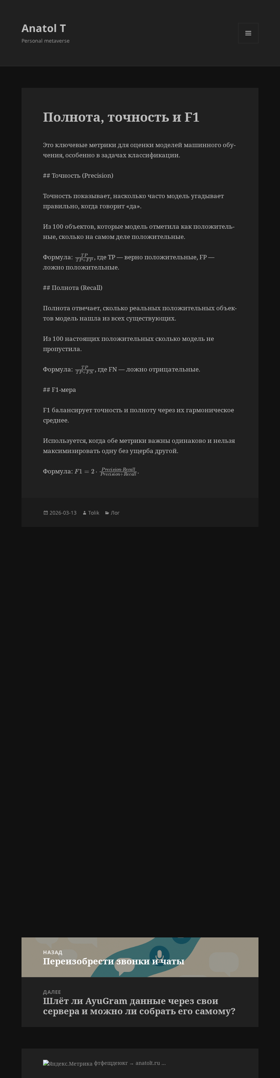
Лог (115, 512)
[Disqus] (140, 618)
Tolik (93, 512)
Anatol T (44, 28)
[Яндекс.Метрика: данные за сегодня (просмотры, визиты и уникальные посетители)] (68, 1063)
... (164, 1062)
